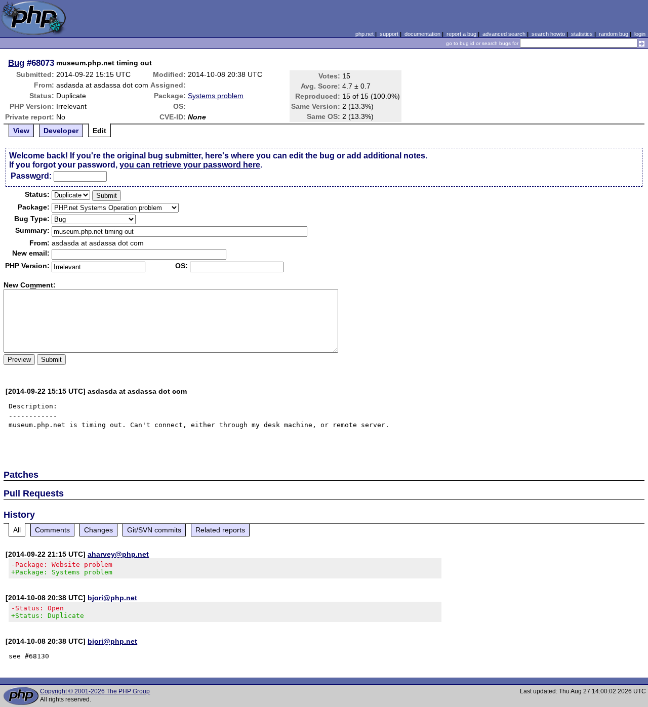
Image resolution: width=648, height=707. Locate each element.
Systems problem (216, 96)
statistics (582, 34)
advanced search (503, 34)
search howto (548, 34)
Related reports (220, 530)
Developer (61, 131)
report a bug (461, 34)
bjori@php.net (112, 598)
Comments (52, 530)
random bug (613, 34)
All (17, 530)
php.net (364, 34)
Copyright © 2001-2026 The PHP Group (95, 691)
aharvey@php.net (118, 554)
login (639, 34)
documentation (422, 34)
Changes (98, 530)
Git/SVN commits (154, 530)
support (389, 34)
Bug (16, 63)
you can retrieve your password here (189, 164)
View (21, 131)
